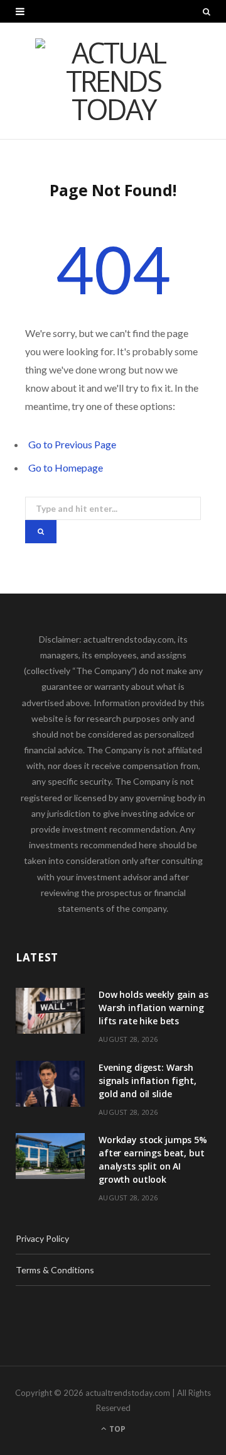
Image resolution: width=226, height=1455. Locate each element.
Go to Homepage (65, 467)
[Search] (206, 11)
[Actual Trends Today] (113, 80)
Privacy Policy (42, 1238)
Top (116, 1429)
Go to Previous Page (72, 444)
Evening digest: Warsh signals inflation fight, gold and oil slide (147, 1080)
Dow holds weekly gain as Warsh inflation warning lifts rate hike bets (153, 1007)
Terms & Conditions (55, 1269)
